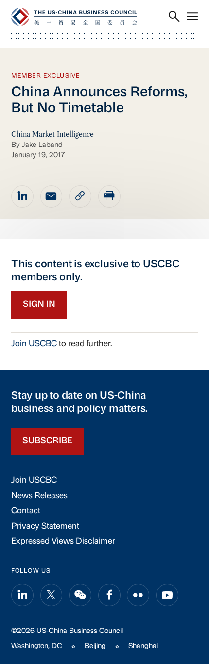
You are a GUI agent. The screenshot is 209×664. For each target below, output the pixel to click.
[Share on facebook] (109, 595)
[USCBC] (74, 17)
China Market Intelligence (52, 134)
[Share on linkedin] (22, 196)
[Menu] (192, 17)
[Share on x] (51, 595)
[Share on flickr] (138, 595)
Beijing (95, 646)
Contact (25, 511)
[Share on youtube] (167, 595)
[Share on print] (109, 196)
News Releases (39, 496)
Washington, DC (36, 646)
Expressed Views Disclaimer (63, 541)
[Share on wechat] (80, 595)
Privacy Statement (45, 526)
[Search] (174, 17)
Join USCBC (34, 344)
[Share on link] (80, 196)
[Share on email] (51, 196)
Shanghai (143, 646)
